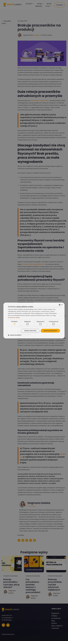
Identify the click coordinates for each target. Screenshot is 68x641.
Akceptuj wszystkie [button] (50, 330)
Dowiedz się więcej (13, 317)
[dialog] (34, 320)
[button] (14, 335)
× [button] (62, 304)
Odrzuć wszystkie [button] (30, 330)
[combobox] (59, 305)
